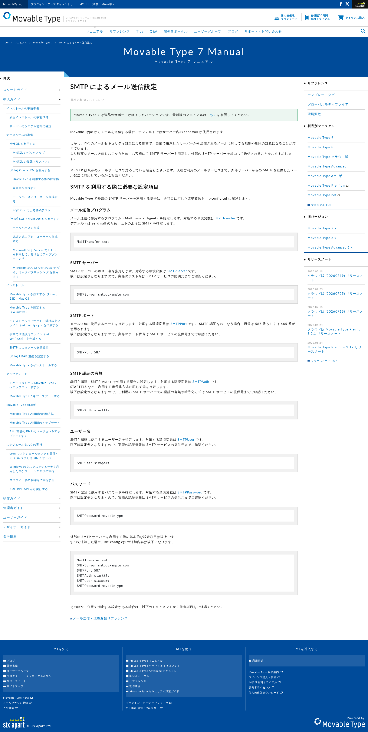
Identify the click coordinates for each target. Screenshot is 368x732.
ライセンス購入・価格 (263, 677)
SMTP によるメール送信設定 (29, 347)
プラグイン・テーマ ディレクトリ (147, 703)
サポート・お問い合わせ (263, 31)
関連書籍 (12, 666)
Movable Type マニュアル (146, 660)
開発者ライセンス (260, 687)
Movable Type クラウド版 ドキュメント (154, 666)
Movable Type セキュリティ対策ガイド (154, 691)
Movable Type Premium (327, 185)
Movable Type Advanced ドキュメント (154, 671)
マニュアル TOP (321, 205)
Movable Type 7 (43, 42)
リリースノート (16, 681)
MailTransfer (226, 218)
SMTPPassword (190, 492)
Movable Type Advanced (327, 166)
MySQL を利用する (23, 144)
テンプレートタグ (321, 95)
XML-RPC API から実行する (29, 489)
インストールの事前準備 (22, 108)
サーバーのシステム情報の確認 (31, 126)
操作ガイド (11, 498)
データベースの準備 (19, 135)
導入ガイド (11, 99)
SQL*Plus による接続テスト (32, 210)
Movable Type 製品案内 (264, 672)
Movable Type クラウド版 (328, 157)
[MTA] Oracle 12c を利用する (30, 170)
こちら (212, 115)
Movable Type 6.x (322, 238)
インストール (15, 285)
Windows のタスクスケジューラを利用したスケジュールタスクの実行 (34, 469)
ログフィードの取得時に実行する (32, 480)
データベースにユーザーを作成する (35, 199)
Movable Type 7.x (322, 228)
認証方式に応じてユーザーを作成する (35, 239)
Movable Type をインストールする (33, 365)
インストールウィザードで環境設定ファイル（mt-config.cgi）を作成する (35, 323)
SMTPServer (177, 271)
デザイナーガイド (16, 527)
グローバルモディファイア (328, 104)
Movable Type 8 (321, 147)
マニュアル (94, 31)
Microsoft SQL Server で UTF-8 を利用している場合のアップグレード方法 (35, 255)
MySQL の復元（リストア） (32, 161)
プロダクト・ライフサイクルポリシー (30, 676)
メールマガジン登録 (16, 703)
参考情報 (10, 536)
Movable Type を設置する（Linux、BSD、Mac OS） (34, 296)
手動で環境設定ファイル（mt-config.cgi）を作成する (30, 336)
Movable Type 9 (321, 137)
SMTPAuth (201, 381)
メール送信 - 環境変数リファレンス (100, 618)
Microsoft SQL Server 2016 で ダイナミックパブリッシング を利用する (36, 272)
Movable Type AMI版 (21, 405)
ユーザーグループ (207, 31)
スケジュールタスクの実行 (24, 444)
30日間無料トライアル (263, 682)
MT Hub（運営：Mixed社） (97, 4)
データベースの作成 (26, 228)
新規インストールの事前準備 (29, 117)
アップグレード (16, 374)
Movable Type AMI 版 (325, 176)
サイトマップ (15, 686)
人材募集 (9, 708)
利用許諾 (257, 660)
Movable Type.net (323, 195)
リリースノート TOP (324, 360)
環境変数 (314, 114)
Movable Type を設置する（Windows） (27, 310)
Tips (139, 31)
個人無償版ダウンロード (264, 692)
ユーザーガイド (15, 517)
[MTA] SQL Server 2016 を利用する (35, 219)
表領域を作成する (25, 188)
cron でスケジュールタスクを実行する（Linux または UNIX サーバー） (34, 456)
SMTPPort (179, 324)
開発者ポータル (176, 31)
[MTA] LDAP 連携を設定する (29, 356)
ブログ (233, 31)
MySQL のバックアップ (29, 153)
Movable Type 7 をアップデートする (35, 396)
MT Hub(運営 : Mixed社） (143, 708)
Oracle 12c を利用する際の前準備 (36, 179)
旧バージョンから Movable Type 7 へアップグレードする (33, 385)
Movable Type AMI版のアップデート (35, 423)
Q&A (153, 31)
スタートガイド (15, 90)
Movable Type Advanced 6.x (330, 247)
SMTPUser (186, 439)
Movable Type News (16, 697)
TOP (6, 42)
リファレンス (119, 31)
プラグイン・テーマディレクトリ (52, 4)
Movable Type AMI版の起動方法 (32, 414)
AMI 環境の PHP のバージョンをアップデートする (35, 433)
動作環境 (135, 686)
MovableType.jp (13, 4)
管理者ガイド (13, 508)
